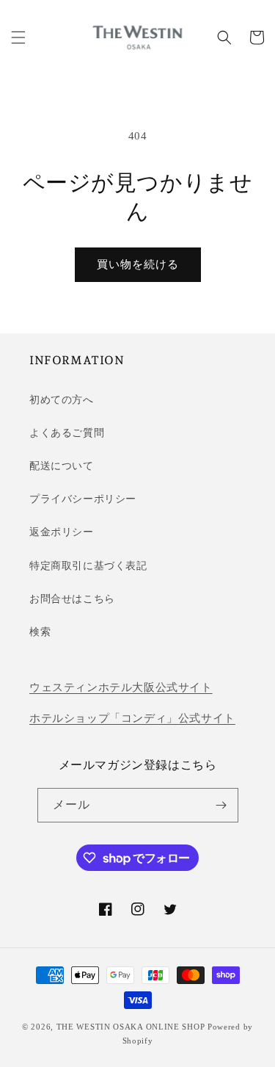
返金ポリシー (61, 532)
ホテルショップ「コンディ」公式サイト (132, 718)
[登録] (221, 805)
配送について (61, 465)
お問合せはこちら (72, 598)
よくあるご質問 (66, 432)
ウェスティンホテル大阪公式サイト (121, 687)
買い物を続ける (138, 264)
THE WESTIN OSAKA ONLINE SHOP (130, 1026)
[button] (18, 37)
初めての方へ (61, 399)
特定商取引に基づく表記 (88, 565)
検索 (40, 631)
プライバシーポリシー (82, 498)
